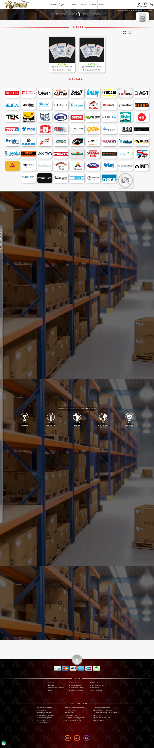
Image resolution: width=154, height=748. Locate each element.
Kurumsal (73, 682)
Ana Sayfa (52, 682)
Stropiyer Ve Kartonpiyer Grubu (76, 718)
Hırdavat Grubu (71, 710)
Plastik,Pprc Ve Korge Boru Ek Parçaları (106, 713)
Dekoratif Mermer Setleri (74, 720)
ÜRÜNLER (74, 4)
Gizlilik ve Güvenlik (76, 685)
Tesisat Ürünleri (99, 720)
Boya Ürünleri (98, 715)
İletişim (51, 690)
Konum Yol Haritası (97, 690)
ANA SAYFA (53, 4)
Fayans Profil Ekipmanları (45, 718)
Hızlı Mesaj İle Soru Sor (77, 690)
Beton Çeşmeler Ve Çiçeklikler (75, 707)
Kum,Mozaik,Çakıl (43, 723)
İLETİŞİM (101, 4)
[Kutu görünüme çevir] (123, 33)
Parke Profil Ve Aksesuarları (102, 718)
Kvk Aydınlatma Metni (77, 688)
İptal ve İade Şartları (97, 685)
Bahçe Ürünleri (42, 720)
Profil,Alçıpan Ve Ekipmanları (46, 715)
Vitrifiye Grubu (42, 710)
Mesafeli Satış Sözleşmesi (56, 688)
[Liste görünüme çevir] (128, 33)
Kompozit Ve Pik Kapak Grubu (103, 710)
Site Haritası (95, 688)
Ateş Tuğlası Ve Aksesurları (102, 707)
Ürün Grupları (95, 682)
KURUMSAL (93, 4)
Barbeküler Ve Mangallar (45, 707)
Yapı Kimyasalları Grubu (45, 713)
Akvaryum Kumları (72, 715)
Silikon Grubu (70, 713)
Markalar (51, 685)
